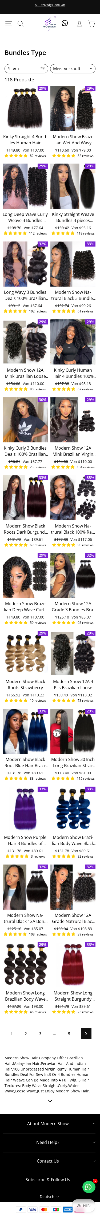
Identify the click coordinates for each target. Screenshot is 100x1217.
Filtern (13, 68)
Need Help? (47, 1142)
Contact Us (48, 1161)
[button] (17, 155)
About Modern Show (48, 1124)
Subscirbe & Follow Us (48, 1180)
